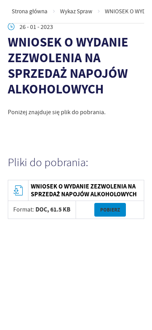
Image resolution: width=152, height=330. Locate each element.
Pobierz (110, 209)
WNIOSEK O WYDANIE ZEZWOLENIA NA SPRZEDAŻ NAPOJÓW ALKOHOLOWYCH (84, 190)
